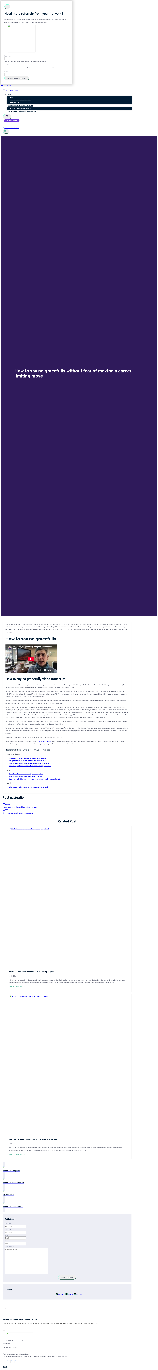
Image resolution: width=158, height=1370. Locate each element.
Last (53, 67)
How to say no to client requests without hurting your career (30, 766)
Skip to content (6, 85)
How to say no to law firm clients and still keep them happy (29, 763)
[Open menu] (6, 131)
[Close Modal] (7, 6)
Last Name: (8, 1229)
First (28, 67)
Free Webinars (14, 102)
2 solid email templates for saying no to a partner (26, 774)
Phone (6, 1241)
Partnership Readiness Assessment (22, 111)
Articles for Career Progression (20, 100)
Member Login (12, 121)
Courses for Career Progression (20, 108)
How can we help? (10, 1246)
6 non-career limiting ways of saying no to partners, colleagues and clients (35, 779)
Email (6, 71)
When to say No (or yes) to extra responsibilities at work (28, 787)
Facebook (7, 56)
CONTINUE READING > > (17, 987)
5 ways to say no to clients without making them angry (28, 761)
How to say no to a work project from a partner (25, 776)
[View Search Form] (7, 116)
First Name (8, 1223)
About (12, 97)
